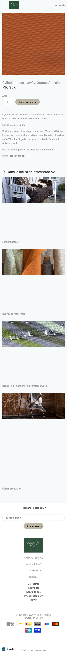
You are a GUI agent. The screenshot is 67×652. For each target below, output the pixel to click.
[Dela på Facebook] (11, 155)
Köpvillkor (33, 587)
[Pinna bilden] (19, 155)
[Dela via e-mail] (23, 155)
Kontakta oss (33, 591)
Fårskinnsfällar (10, 241)
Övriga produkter (11, 488)
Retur (33, 599)
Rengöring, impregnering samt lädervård (24, 385)
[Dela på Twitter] (15, 155)
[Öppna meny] (4, 5)
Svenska (10, 649)
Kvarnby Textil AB (42, 614)
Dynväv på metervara (13, 313)
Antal (4, 96)
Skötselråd (33, 583)
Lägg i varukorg (27, 101)
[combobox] (10, 649)
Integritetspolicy (33, 595)
